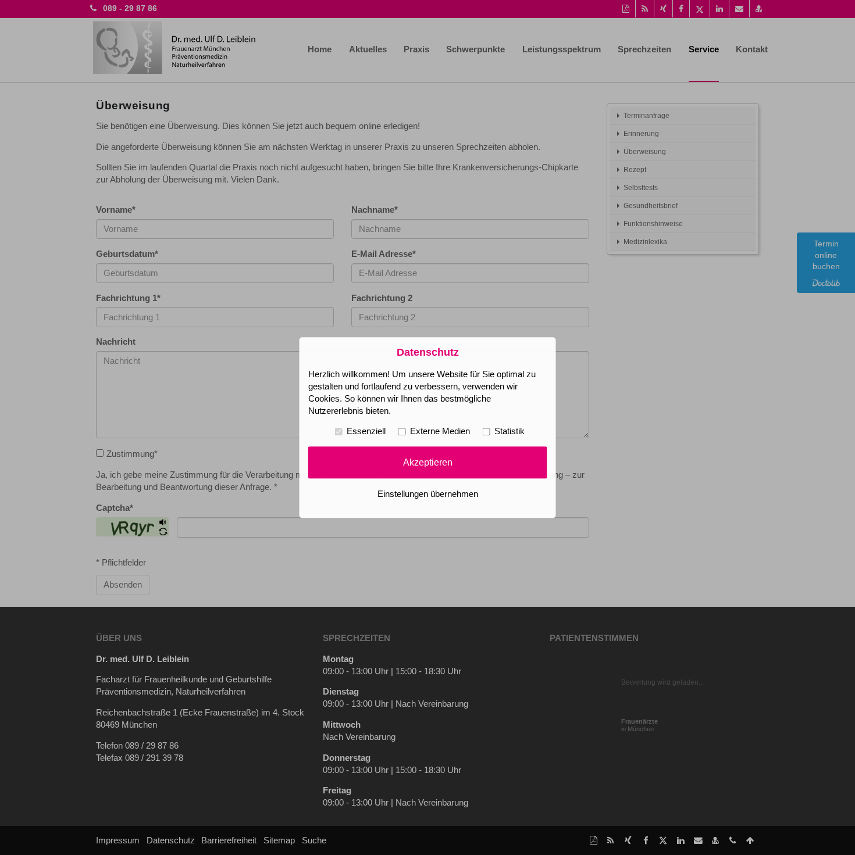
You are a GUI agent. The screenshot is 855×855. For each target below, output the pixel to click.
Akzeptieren (428, 462)
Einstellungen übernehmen (427, 494)
